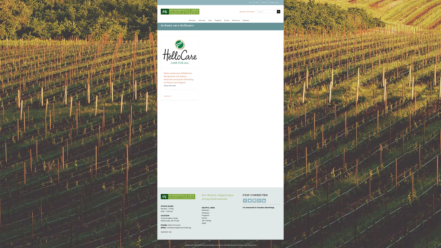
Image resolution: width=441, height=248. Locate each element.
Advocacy (205, 213)
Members (205, 210)
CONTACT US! (166, 232)
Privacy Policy (252, 245)
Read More (167, 96)
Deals (204, 223)
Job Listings (206, 220)
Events (204, 218)
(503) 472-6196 (174, 225)
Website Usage (242, 245)
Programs (205, 215)
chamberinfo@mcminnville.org (179, 228)
